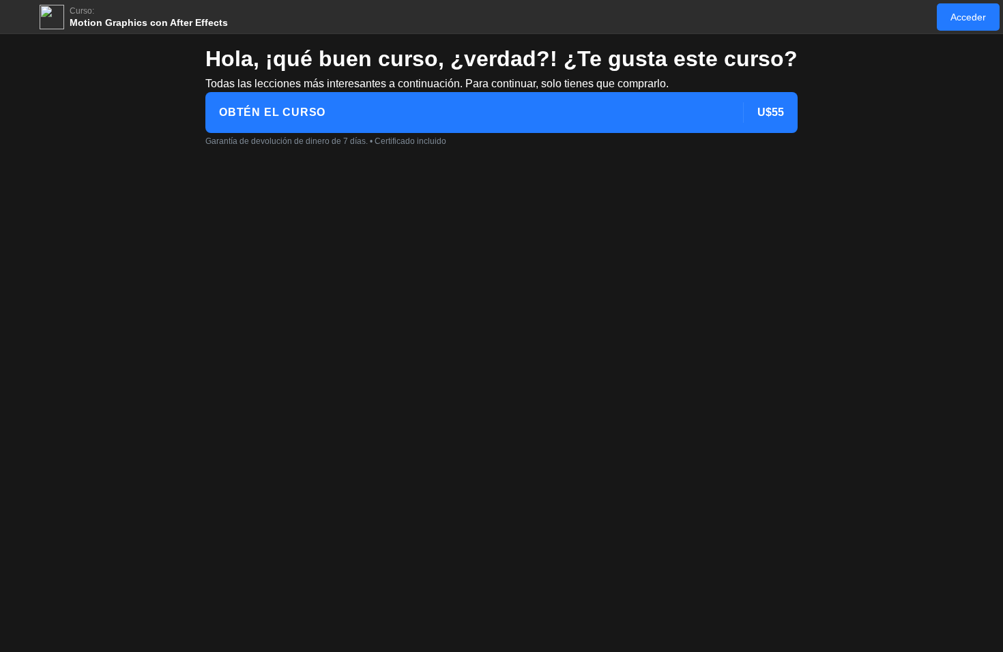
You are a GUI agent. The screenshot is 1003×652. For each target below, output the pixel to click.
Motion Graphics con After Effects (149, 22)
